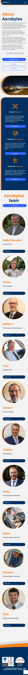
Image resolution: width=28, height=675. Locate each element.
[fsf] (20, 661)
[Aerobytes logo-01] (5, 2)
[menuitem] (24, 2)
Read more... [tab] (8, 251)
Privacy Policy (22, 669)
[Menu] (24, 2)
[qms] (8, 661)
